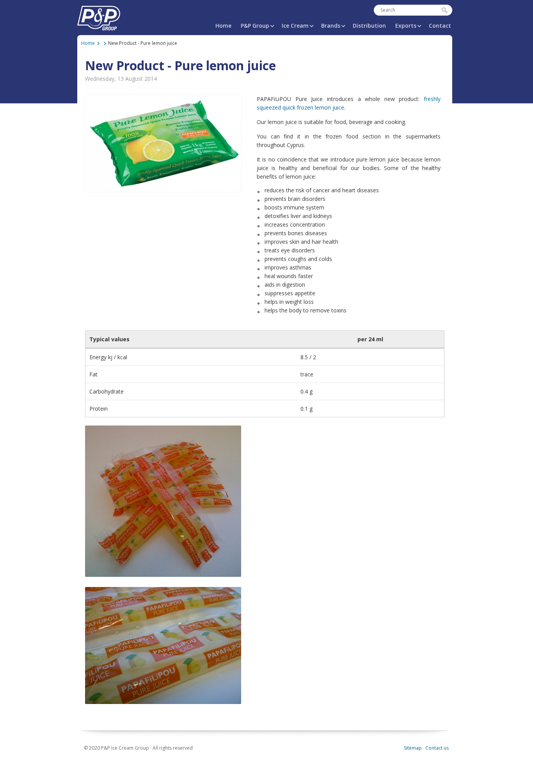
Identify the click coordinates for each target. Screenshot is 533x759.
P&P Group (255, 25)
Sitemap (413, 748)
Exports (405, 25)
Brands (330, 25)
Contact (440, 25)
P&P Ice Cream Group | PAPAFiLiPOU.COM (98, 16)
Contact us (437, 748)
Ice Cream (295, 25)
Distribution (369, 25)
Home (223, 25)
